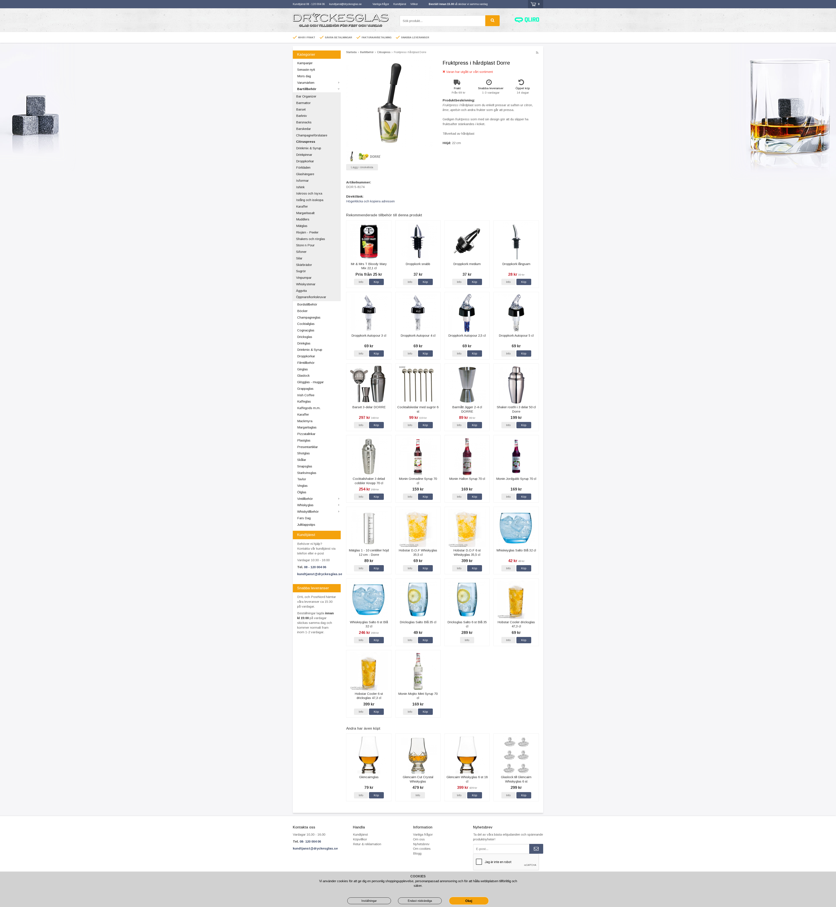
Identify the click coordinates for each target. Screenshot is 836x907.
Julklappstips (306, 524)
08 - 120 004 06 (315, 567)
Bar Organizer (306, 96)
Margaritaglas (307, 427)
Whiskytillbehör (308, 511)
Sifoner (301, 252)
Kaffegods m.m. (308, 408)
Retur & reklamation (367, 844)
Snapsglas (304, 466)
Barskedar (303, 129)
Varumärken (305, 82)
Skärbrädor (304, 265)
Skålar (301, 460)
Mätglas (301, 226)
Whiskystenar (305, 284)
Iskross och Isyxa (309, 193)
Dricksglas (304, 337)
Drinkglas (303, 343)
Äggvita (301, 290)
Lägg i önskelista (362, 167)
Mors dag (304, 76)
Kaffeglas (304, 401)
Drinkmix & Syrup (308, 148)
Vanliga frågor (380, 4)
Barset (301, 109)
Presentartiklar (307, 447)
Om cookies (422, 848)
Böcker (302, 311)
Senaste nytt (306, 69)
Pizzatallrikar (306, 434)
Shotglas (303, 453)
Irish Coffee (305, 395)
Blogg (417, 853)
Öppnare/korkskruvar (311, 297)
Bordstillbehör (307, 304)
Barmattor (303, 103)
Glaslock (303, 375)
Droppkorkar (305, 161)
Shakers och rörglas (310, 239)
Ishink (300, 187)
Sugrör (301, 271)
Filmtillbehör (306, 362)
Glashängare (305, 174)
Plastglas (303, 440)
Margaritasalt (305, 213)
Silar (299, 258)
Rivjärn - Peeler (307, 232)
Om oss (419, 839)
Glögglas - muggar (310, 382)
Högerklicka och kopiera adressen (370, 201)
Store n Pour (305, 245)
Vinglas (302, 485)
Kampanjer (305, 63)
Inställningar (369, 900)
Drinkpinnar (304, 154)
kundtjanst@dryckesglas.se (345, 4)
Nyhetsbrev (421, 844)
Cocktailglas (306, 324)
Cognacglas (305, 330)
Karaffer (302, 206)
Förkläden (303, 167)
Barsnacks (304, 122)
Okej (468, 901)
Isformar (302, 180)
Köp (376, 282)
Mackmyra (304, 421)
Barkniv (301, 116)
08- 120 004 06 (310, 841)
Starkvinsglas (306, 473)
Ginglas (302, 369)
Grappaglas (305, 388)
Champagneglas (308, 317)
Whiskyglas (305, 505)
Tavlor (301, 479)
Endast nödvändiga (420, 900)
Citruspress (305, 141)
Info (361, 282)
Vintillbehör (305, 499)
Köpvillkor (360, 839)
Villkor (414, 4)
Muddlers (302, 219)
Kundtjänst (399, 4)
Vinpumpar (304, 277)
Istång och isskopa (309, 200)
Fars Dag (304, 518)
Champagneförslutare (311, 135)
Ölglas (301, 492)
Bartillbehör (306, 89)
